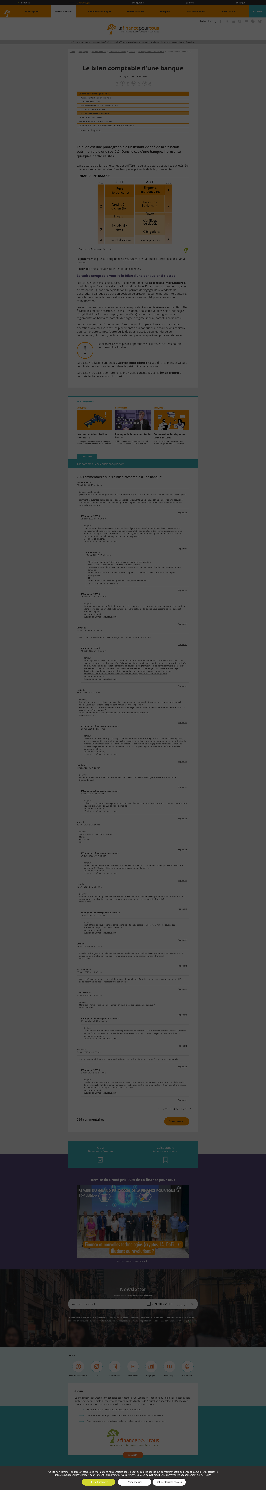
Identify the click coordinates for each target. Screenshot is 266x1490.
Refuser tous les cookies (169, 1481)
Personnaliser (134, 1481)
